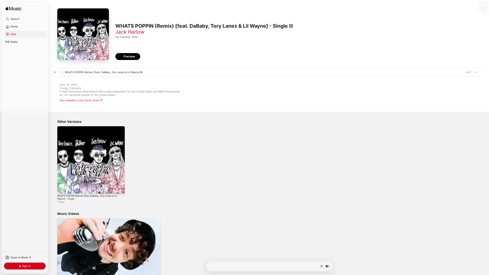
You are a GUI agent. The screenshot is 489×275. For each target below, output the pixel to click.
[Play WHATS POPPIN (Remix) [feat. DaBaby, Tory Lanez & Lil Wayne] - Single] (62, 189)
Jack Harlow (129, 32)
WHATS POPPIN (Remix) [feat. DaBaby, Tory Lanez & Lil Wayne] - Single (89, 129)
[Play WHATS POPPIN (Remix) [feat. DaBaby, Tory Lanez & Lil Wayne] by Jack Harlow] (61, 72)
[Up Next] (321, 266)
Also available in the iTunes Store (79, 100)
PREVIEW (467, 72)
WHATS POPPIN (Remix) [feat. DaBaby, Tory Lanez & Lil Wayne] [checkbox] (102, 72)
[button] (24, 19)
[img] (13, 8)
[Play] (62, 272)
